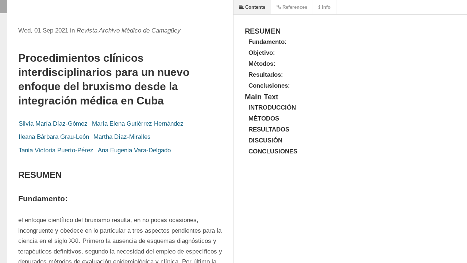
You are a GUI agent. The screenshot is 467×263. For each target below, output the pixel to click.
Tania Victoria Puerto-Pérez (56, 150)
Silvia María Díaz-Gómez (53, 123)
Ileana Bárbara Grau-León (54, 136)
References (294, 7)
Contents (254, 7)
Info (325, 7)
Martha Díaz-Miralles (122, 136)
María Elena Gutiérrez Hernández (138, 123)
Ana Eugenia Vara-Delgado (134, 150)
